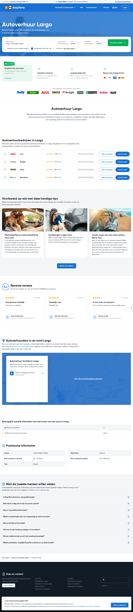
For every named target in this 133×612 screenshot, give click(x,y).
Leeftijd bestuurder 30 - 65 (42, 48)
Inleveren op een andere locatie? (17, 48)
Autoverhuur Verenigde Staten (23, 346)
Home (7, 558)
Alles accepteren (119, 605)
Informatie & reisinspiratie (64, 7)
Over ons (38, 579)
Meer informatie (107, 154)
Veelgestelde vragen (41, 581)
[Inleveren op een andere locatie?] (6, 48)
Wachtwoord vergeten (75, 581)
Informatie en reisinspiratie (43, 584)
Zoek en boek (122, 154)
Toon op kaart (19, 375)
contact (37, 490)
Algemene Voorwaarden (42, 589)
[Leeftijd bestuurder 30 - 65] (32, 48)
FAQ (81, 7)
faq (20, 490)
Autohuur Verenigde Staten (20, 558)
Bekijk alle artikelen (66, 266)
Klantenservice (91, 7)
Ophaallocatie (10, 41)
